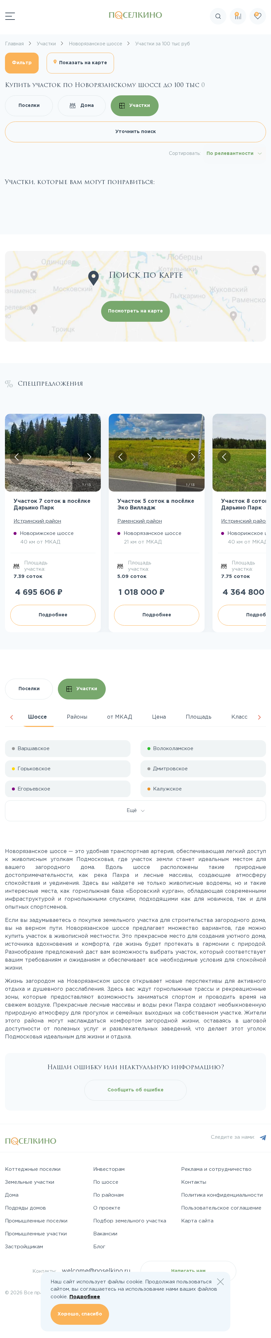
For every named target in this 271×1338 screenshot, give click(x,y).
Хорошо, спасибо (80, 1314)
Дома (86, 106)
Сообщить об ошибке (135, 1090)
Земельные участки (29, 1182)
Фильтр (22, 63)
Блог (99, 1247)
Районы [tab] (77, 717)
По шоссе (105, 1182)
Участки (139, 106)
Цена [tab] (159, 717)
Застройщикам (24, 1247)
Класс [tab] (239, 717)
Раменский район (139, 521)
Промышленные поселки (36, 1221)
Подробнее (53, 615)
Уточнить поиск (135, 132)
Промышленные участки (36, 1234)
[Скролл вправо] (89, 456)
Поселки (29, 106)
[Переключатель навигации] (10, 16)
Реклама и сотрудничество (216, 1169)
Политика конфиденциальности (222, 1195)
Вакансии (105, 1234)
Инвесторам (109, 1169)
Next (259, 717)
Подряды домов (25, 1208)
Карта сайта (197, 1221)
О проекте (106, 1208)
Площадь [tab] (199, 717)
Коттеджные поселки (32, 1169)
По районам (108, 1195)
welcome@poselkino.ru (96, 1271)
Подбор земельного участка (129, 1221)
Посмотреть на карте (135, 311)
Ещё (134, 811)
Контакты (193, 1182)
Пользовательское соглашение (221, 1208)
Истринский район (37, 521)
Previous (11, 717)
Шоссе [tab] (37, 717)
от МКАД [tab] (119, 717)
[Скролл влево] (16, 456)
